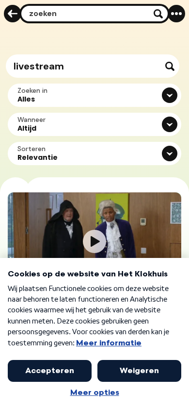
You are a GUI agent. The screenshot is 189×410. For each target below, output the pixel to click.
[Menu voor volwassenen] (176, 13)
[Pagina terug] (12, 13)
